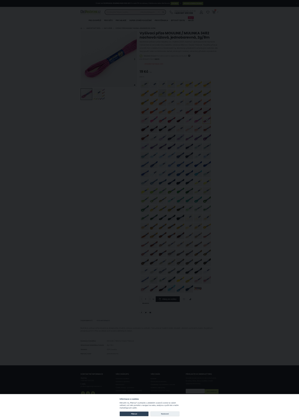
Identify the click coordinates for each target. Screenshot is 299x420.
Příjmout (134, 414)
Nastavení (165, 414)
